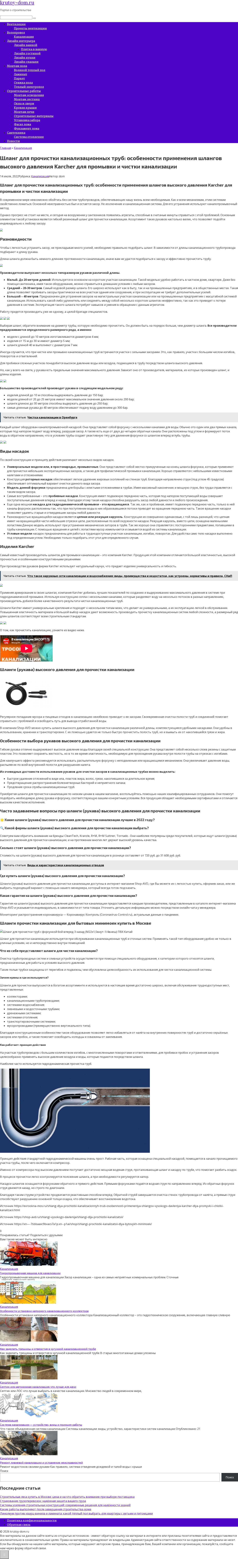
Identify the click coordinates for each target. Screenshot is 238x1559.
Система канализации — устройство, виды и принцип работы (41, 1424)
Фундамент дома (26, 128)
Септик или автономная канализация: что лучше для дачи (38, 1386)
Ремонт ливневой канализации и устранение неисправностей (41, 1462)
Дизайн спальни (26, 61)
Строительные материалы (33, 116)
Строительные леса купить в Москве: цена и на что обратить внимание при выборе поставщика (67, 1497)
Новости (13, 141)
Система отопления (29, 137)
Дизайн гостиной (27, 53)
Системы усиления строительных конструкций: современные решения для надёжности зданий (65, 1505)
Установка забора (27, 120)
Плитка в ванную (34, 49)
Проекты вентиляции (30, 28)
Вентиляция (16, 24)
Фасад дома (22, 124)
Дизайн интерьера (21, 41)
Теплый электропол (29, 86)
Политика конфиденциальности (32, 1520)
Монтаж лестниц (27, 99)
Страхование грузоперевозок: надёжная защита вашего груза (43, 1501)
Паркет (19, 78)
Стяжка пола (23, 82)
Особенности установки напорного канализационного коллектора (44, 1310)
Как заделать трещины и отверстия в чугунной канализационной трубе (48, 1348)
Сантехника (16, 132)
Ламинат (20, 74)
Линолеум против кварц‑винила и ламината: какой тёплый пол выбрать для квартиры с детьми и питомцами (76, 1513)
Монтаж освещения (29, 95)
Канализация (24, 36)
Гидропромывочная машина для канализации (30, 1273)
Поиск (4, 1471)
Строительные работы (24, 91)
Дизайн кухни (24, 57)
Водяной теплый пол (29, 70)
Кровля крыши (25, 107)
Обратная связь (18, 1524)
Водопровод (16, 32)
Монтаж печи (24, 112)
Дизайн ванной (25, 45)
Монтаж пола (17, 66)
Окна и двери (24, 103)
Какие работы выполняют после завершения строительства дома (45, 1509)
